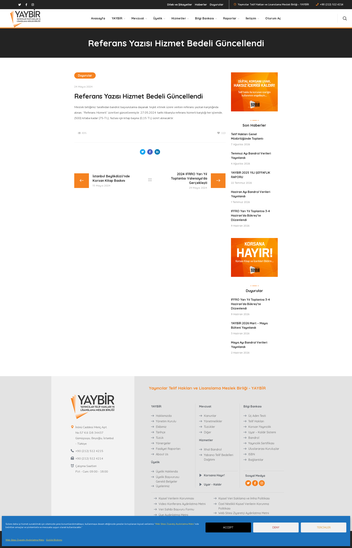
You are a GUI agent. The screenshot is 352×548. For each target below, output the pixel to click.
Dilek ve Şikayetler (179, 4)
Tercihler (324, 527)
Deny (275, 527)
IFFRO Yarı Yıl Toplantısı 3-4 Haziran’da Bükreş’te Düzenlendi (250, 215)
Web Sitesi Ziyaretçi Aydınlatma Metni (174, 524)
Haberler (201, 4)
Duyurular (216, 4)
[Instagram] (262, 483)
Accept (228, 527)
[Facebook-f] (255, 483)
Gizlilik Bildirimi (54, 539)
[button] (344, 18)
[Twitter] (248, 483)
